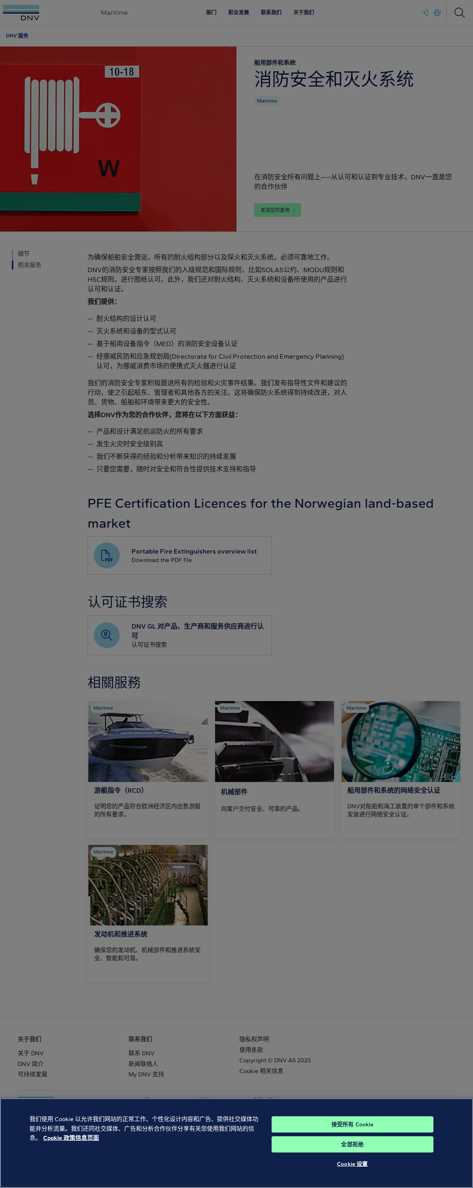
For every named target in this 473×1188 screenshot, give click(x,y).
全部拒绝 (352, 1144)
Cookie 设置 (352, 1164)
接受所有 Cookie (352, 1124)
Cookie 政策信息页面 (71, 1137)
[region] (236, 1143)
